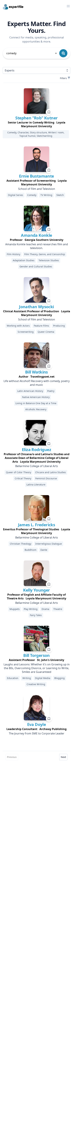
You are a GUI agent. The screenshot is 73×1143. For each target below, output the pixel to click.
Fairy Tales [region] (36, 615)
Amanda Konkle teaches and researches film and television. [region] (36, 246)
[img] (36, 101)
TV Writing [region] (46, 195)
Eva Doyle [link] (36, 724)
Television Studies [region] (49, 260)
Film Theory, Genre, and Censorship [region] (44, 254)
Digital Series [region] (15, 195)
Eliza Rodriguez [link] (36, 449)
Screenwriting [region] (26, 331)
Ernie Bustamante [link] (36, 176)
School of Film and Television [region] (36, 189)
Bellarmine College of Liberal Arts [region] (36, 466)
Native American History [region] (36, 397)
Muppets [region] (15, 609)
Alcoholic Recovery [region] (35, 409)
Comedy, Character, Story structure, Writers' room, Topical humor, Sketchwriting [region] (35, 134)
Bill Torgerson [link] (36, 655)
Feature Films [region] (41, 325)
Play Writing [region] (31, 609)
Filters (63, 78)
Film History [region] (13, 254)
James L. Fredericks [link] (36, 524)
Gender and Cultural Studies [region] (36, 266)
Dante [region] (43, 549)
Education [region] (12, 678)
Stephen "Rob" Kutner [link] (36, 118)
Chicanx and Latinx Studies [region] (50, 472)
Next (63, 757)
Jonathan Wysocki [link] (36, 306)
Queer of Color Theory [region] (18, 472)
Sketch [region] (60, 195)
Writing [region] (26, 678)
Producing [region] (59, 325)
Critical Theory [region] (23, 478)
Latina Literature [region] (35, 484)
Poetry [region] (50, 391)
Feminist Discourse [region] (46, 478)
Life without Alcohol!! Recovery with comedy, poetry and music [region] (37, 383)
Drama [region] (45, 609)
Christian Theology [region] (20, 543)
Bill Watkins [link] (36, 372)
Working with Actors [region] (18, 325)
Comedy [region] (31, 195)
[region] (36, 124)
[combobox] (31, 53)
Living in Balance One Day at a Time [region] (35, 403)
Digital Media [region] (42, 678)
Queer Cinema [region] (46, 331)
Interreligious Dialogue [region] (48, 543)
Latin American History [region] (30, 391)
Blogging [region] (59, 678)
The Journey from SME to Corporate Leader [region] (36, 733)
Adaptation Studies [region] (23, 260)
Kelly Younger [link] (36, 590)
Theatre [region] (57, 609)
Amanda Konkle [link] (36, 235)
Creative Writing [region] (36, 684)
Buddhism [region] (30, 549)
